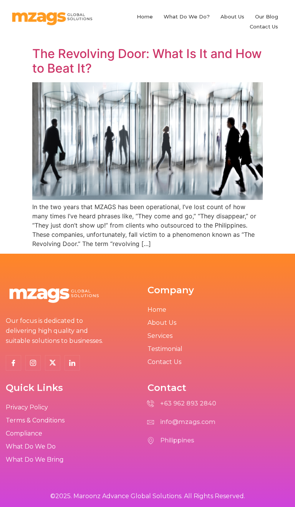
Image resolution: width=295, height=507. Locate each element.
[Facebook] (13, 363)
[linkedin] (72, 363)
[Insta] (33, 363)
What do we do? (187, 16)
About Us (232, 16)
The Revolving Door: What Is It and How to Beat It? (147, 61)
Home (145, 16)
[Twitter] (52, 363)
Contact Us (264, 26)
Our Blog (266, 16)
